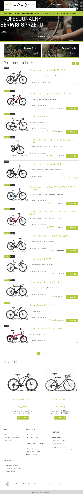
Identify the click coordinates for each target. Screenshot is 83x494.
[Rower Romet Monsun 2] (16, 312)
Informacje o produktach (12, 438)
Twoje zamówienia (32, 435)
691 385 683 (61, 447)
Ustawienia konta (32, 438)
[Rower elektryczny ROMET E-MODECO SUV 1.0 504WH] (16, 193)
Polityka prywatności (11, 466)
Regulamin (7, 440)
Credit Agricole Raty (33, 452)
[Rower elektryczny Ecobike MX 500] (16, 77)
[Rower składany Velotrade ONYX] (16, 335)
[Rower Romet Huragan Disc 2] (16, 289)
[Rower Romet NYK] (16, 123)
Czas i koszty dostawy (33, 454)
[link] (41, 20)
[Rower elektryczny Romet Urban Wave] (16, 243)
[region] (41, 20)
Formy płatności (31, 449)
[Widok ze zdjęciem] (73, 64)
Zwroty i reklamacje (10, 435)
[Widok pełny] (77, 64)
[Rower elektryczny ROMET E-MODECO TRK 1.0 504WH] (16, 218)
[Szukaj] (77, 9)
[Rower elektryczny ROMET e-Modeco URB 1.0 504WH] (16, 147)
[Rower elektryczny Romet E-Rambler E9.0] (16, 99)
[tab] (38, 36)
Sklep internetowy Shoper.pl (57, 484)
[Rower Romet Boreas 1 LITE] (16, 265)
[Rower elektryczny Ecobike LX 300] (16, 171)
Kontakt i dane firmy (11, 471)
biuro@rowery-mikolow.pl (64, 450)
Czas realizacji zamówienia (12, 468)
